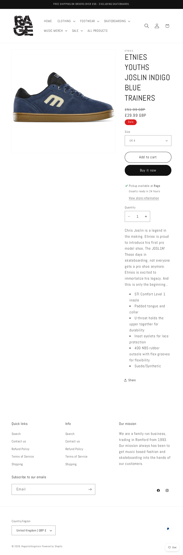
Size (127, 132)
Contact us (19, 441)
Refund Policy (20, 449)
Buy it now (148, 170)
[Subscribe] (90, 489)
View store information (144, 198)
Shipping (17, 464)
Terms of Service (23, 456)
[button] (66, 21)
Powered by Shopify (52, 546)
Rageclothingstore (31, 546)
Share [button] (132, 380)
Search (16, 434)
